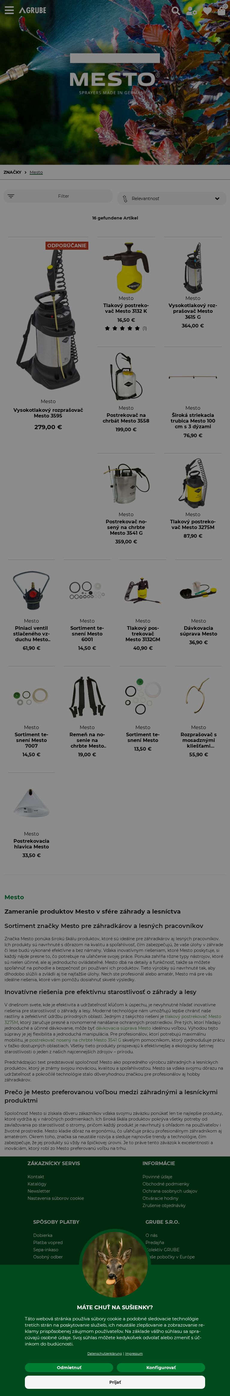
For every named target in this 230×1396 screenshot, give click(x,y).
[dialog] (115, 698)
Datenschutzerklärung (104, 1354)
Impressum (134, 1354)
